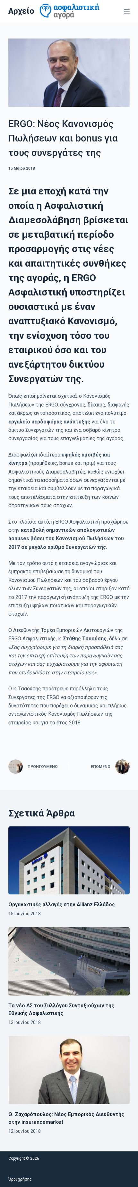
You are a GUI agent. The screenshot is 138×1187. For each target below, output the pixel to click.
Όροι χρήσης (20, 1179)
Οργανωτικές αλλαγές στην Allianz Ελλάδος (61, 904)
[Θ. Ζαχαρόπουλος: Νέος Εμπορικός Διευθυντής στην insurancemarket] (69, 1070)
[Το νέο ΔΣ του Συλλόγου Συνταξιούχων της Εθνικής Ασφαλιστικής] (69, 961)
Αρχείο (21, 11)
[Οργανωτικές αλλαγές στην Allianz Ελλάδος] (69, 860)
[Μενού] (127, 11)
